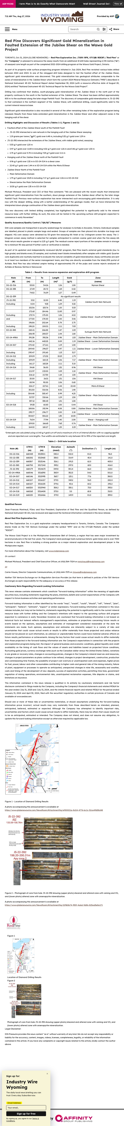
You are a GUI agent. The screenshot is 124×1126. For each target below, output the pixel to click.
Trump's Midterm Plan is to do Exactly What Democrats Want (40, 3)
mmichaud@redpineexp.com (91, 561)
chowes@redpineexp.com (85, 572)
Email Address (14, 1103)
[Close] (47, 1074)
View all (118, 4)
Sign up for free (26, 1113)
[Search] (98, 29)
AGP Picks (7, 4)
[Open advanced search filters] (104, 29)
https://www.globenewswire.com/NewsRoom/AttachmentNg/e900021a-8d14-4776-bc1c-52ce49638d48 (54, 810)
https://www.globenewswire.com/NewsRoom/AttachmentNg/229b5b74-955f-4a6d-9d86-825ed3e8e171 (54, 905)
